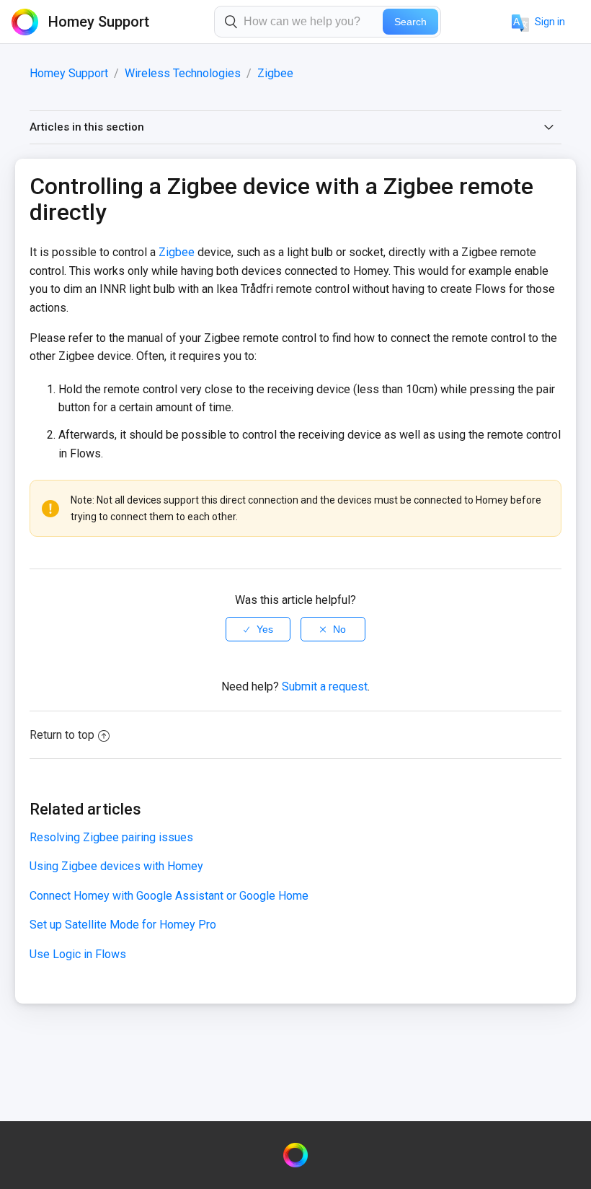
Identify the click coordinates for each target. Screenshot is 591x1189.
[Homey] (295, 1155)
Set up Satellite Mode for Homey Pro (123, 924)
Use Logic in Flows (78, 954)
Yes (265, 629)
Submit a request (325, 686)
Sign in (550, 21)
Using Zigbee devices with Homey (116, 866)
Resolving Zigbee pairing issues (111, 837)
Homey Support (69, 73)
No (339, 629)
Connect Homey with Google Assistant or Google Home (169, 896)
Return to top (62, 735)
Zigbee (275, 73)
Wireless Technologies (183, 73)
